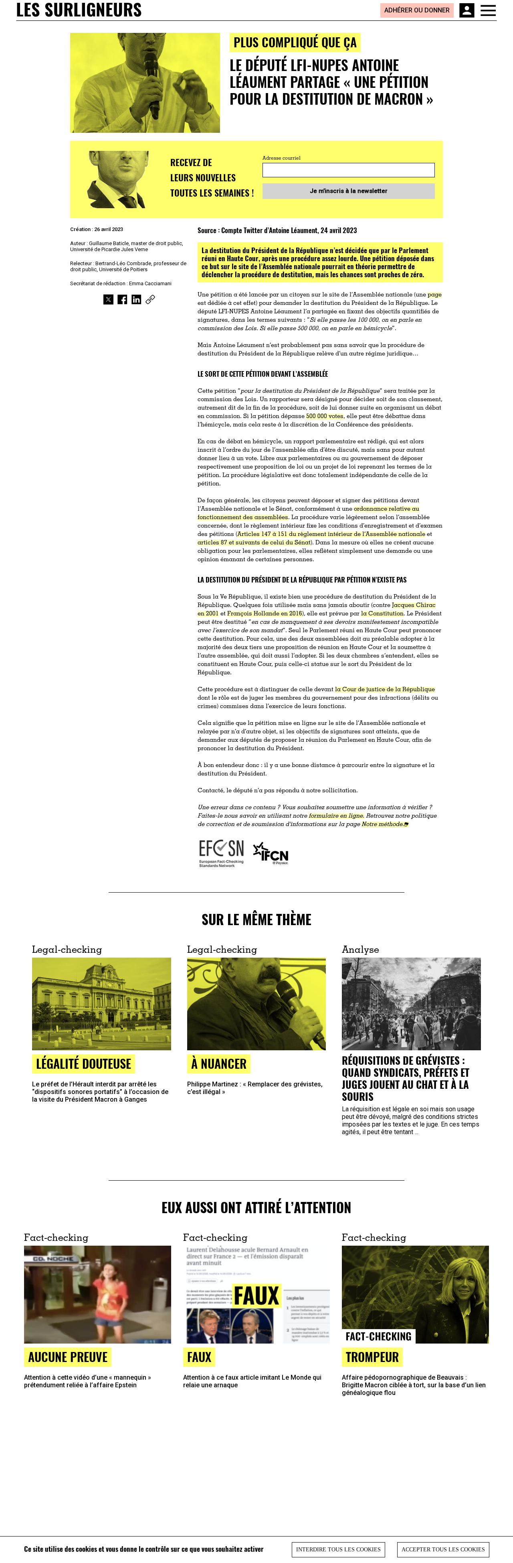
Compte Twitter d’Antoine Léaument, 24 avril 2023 (289, 230)
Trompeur (372, 1357)
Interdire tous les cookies (338, 1550)
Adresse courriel (282, 158)
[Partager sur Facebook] (122, 299)
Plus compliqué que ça (295, 42)
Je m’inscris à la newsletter (349, 191)
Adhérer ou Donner (417, 10)
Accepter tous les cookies (443, 1550)
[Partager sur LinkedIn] (136, 299)
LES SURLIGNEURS (79, 10)
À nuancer (218, 1063)
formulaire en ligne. (336, 816)
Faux (199, 1357)
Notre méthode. (383, 825)
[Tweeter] (108, 299)
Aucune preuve (67, 1357)
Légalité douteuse (83, 1063)
